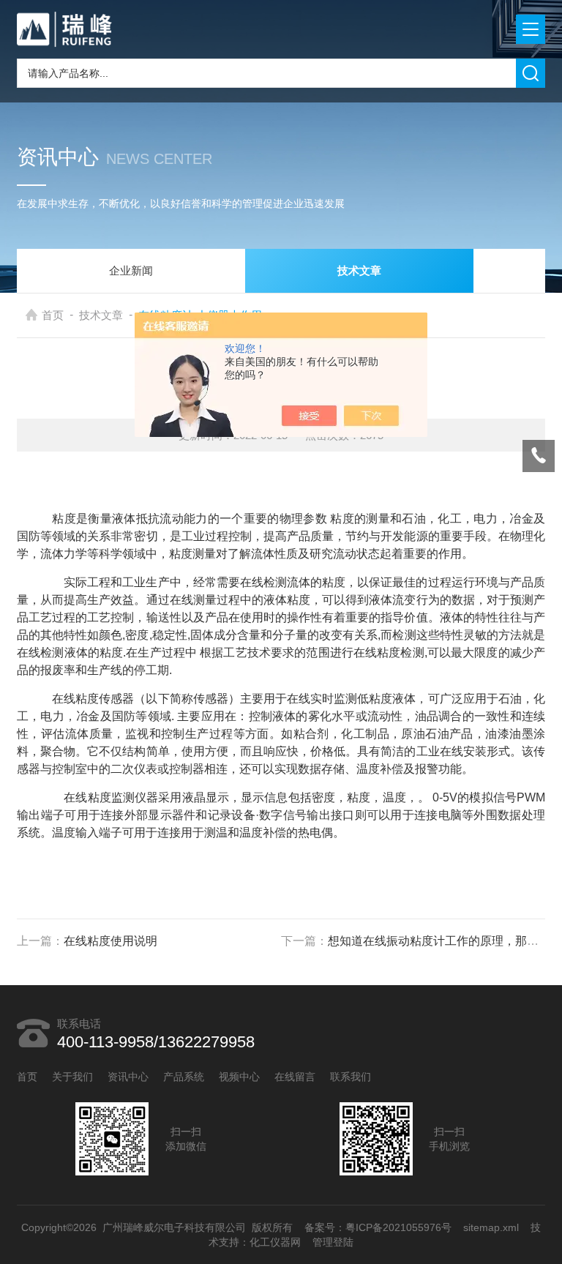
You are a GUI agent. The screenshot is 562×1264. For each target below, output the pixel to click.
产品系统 (183, 1076)
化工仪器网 (275, 1242)
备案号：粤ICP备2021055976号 (378, 1227)
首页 (53, 315)
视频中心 (239, 1076)
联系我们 (350, 1076)
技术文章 (101, 315)
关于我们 (72, 1076)
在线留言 (294, 1076)
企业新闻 (131, 270)
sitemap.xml (491, 1227)
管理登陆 (332, 1242)
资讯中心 (128, 1076)
